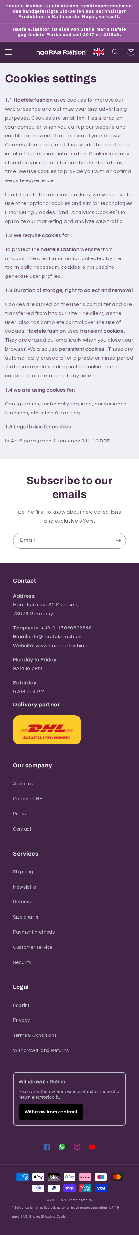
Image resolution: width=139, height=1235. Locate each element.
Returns (22, 902)
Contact (22, 829)
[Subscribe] (118, 541)
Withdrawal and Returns (41, 1050)
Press (19, 814)
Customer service (33, 947)
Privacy (21, 1020)
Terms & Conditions (35, 1035)
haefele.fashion (80, 1200)
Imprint (21, 1005)
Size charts (25, 917)
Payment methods (34, 932)
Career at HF (28, 798)
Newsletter (25, 887)
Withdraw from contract (51, 1112)
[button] (8, 52)
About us (23, 784)
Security (22, 962)
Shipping (23, 872)
